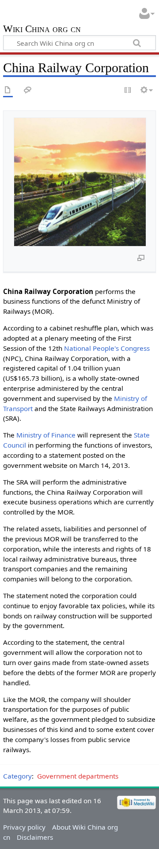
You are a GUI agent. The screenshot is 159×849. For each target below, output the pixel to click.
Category (17, 776)
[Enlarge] (140, 257)
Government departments (77, 776)
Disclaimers (35, 837)
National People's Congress (107, 348)
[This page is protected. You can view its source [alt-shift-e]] (128, 90)
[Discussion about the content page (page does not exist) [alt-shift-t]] (28, 90)
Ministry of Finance (46, 434)
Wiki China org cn (42, 29)
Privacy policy (24, 827)
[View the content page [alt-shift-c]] (8, 90)
